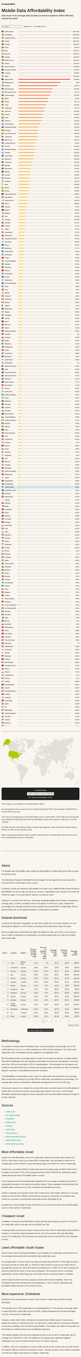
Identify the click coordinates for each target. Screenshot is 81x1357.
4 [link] (56, 1021)
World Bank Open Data (15, 1144)
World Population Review (16, 1137)
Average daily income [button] (74, 953)
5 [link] (60, 1021)
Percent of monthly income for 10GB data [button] (43, 953)
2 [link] (47, 1021)
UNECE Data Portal (13, 1140)
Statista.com (11, 1122)
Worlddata (10, 1119)
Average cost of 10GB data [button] (64, 952)
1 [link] (43, 1021)
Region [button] (23, 953)
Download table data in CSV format (40, 1030)
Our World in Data (13, 1115)
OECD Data (10, 1129)
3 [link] (51, 1021)
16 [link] (69, 1021)
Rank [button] (4, 953)
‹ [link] (39, 1021)
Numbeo (9, 1126)
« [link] (35, 1021)
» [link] (77, 1021)
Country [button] (14, 953)
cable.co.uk (20, 1049)
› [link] (73, 1021)
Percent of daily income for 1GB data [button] (33, 952)
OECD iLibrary (11, 1133)
